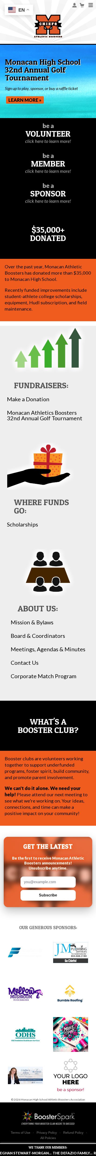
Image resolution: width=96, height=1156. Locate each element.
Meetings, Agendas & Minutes (48, 649)
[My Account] (74, 4)
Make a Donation (28, 399)
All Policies (48, 1138)
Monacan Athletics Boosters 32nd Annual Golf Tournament (44, 415)
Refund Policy (73, 1132)
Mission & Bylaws (32, 622)
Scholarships (22, 524)
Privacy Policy (47, 1132)
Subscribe (48, 895)
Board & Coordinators (38, 636)
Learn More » (24, 100)
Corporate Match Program (43, 676)
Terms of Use (20, 1132)
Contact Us (24, 662)
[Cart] (82, 4)
